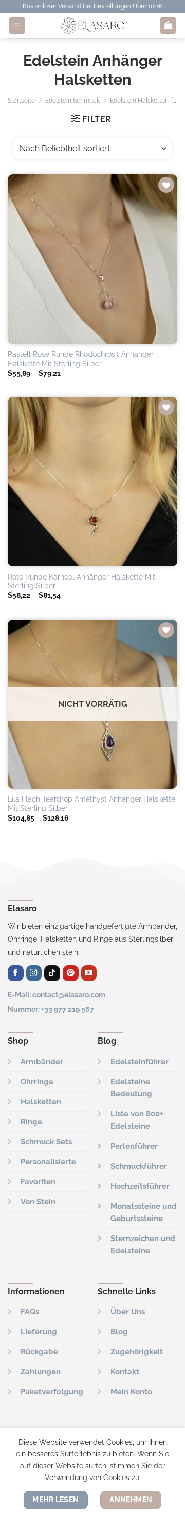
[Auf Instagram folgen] (34, 973)
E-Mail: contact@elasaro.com (56, 994)
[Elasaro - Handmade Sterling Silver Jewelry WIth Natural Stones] (92, 25)
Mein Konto (131, 1391)
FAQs (30, 1311)
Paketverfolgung (52, 1391)
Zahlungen (41, 1371)
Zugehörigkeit (136, 1351)
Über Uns (127, 1311)
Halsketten (41, 1101)
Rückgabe (39, 1351)
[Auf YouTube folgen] (89, 973)
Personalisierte (48, 1161)
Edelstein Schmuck (72, 100)
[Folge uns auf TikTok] (52, 973)
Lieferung (39, 1331)
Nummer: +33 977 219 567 (51, 1009)
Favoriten (38, 1181)
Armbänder (42, 1061)
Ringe (31, 1121)
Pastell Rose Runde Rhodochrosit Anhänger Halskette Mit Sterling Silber (81, 359)
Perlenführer (134, 1146)
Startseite (21, 100)
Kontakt (124, 1371)
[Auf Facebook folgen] (16, 973)
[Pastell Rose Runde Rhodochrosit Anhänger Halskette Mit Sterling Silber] (92, 259)
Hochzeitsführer (140, 1186)
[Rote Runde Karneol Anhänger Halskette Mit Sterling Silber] (92, 481)
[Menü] (17, 25)
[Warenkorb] (168, 25)
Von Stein (38, 1201)
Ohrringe (37, 1081)
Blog (119, 1331)
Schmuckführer (138, 1166)
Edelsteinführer (139, 1061)
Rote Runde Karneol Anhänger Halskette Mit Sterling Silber (81, 581)
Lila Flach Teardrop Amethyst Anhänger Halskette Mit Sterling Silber (91, 803)
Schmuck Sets (46, 1141)
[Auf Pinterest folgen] (71, 973)
